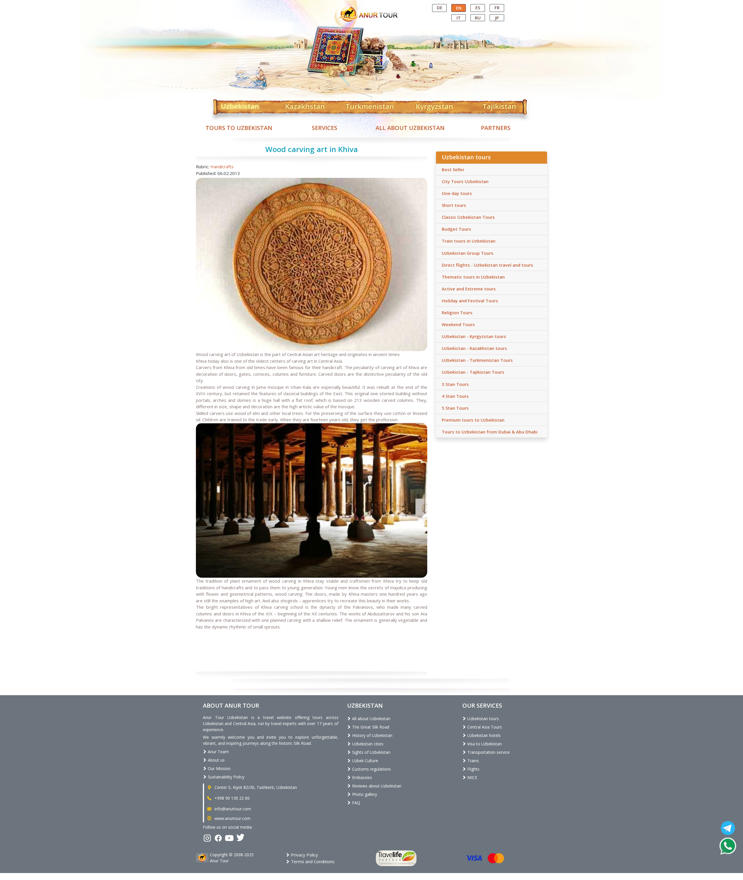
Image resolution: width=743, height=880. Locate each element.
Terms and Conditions (312, 861)
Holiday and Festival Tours (470, 300)
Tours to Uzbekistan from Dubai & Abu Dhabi (490, 432)
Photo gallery (364, 794)
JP (497, 18)
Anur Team (218, 751)
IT (459, 18)
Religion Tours (457, 312)
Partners (496, 128)
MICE (471, 777)
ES (477, 7)
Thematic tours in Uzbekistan (473, 277)
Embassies (361, 777)
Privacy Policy (304, 855)
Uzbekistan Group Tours (467, 253)
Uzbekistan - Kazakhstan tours (474, 348)
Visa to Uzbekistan (484, 744)
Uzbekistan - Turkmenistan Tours (477, 360)
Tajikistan (499, 105)
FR (497, 7)
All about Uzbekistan (410, 128)
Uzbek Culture (364, 760)
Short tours (454, 205)
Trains (472, 760)
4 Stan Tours (455, 396)
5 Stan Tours (455, 408)
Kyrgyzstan (434, 105)
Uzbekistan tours (482, 718)
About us (216, 760)
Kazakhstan (305, 105)
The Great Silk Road (370, 727)
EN (458, 8)
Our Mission (218, 768)
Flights (472, 769)
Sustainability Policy (225, 777)
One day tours (457, 193)
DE (439, 7)
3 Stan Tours (455, 384)
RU (478, 18)
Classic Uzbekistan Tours (468, 217)
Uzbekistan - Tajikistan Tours (473, 372)
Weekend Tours (458, 324)
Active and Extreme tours (469, 289)
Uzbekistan (240, 105)
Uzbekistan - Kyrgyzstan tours (474, 336)
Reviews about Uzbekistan (376, 786)
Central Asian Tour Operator (371, 5)
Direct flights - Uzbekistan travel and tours (487, 265)
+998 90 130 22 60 (231, 798)
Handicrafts (222, 166)
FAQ (355, 802)
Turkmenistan (369, 105)
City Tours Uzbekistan (465, 181)
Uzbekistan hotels (483, 735)
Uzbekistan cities (367, 744)
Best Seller (453, 169)
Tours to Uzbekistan (238, 128)
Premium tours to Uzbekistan (473, 420)
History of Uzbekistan (371, 735)
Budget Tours (456, 229)
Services (324, 128)
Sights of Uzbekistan (370, 752)
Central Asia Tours (484, 727)
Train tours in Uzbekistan (468, 241)
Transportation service (488, 752)
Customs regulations (371, 769)
